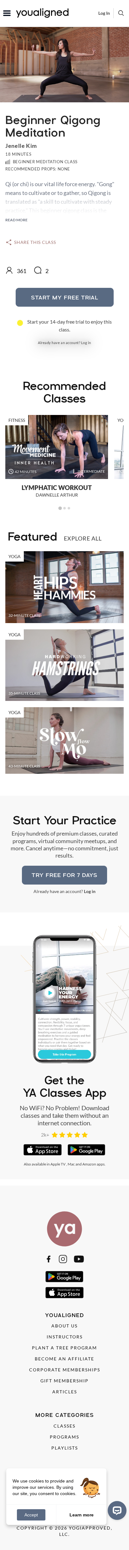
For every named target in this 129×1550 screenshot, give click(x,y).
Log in (86, 343)
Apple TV (57, 1164)
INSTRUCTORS (65, 1336)
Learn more (82, 1514)
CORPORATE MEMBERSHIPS (64, 1369)
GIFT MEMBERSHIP (64, 1380)
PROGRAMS (64, 1437)
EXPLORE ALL (83, 538)
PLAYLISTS (64, 1447)
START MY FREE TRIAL (64, 297)
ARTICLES (64, 1391)
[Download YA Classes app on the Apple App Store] (42, 1149)
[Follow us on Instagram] (63, 1259)
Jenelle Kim (21, 145)
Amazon (89, 1164)
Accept (31, 1514)
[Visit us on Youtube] (79, 1259)
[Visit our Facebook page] (48, 1259)
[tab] (60, 508)
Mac (71, 1164)
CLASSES (64, 1426)
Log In (104, 13)
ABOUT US (64, 1325)
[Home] (64, 1229)
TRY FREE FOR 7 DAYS (64, 875)
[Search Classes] (121, 13)
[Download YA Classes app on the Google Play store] (87, 1149)
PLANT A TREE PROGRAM (64, 1347)
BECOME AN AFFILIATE (64, 1358)
